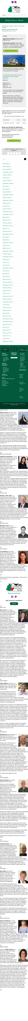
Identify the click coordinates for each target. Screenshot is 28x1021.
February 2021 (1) (7, 231)
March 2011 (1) (7, 336)
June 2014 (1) (6, 304)
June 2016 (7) (6, 273)
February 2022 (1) (7, 223)
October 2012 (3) (7, 324)
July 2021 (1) (6, 228)
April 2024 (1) (6, 189)
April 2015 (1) (6, 293)
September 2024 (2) (8, 183)
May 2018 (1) (6, 259)
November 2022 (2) (8, 214)
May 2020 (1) (6, 240)
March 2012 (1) (7, 330)
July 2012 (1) (6, 327)
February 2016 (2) (7, 282)
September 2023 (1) (8, 200)
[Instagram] (15, 360)
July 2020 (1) (6, 237)
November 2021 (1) (8, 225)
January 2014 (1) (7, 307)
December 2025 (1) (8, 172)
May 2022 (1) (6, 217)
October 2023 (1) (7, 197)
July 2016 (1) (6, 271)
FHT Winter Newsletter (22, 354)
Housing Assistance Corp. (9, 31)
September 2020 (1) (8, 234)
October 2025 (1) (7, 175)
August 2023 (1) (7, 203)
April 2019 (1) (6, 245)
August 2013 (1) (7, 310)
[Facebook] (12, 360)
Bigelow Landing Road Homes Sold (22, 365)
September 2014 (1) (8, 302)
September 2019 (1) (8, 242)
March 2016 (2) (7, 279)
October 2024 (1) (7, 180)
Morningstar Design (14, 404)
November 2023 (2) (8, 194)
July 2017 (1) (6, 262)
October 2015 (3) (7, 288)
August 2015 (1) (7, 290)
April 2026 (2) (6, 163)
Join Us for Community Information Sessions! (22, 359)
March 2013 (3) (7, 316)
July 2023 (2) (6, 206)
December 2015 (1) (8, 285)
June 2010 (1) (6, 338)
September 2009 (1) (8, 341)
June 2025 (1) (6, 178)
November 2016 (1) (8, 268)
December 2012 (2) (8, 319)
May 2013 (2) (6, 313)
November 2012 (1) (8, 321)
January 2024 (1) (7, 192)
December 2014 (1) (8, 296)
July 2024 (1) (6, 186)
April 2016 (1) (6, 276)
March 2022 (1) (7, 220)
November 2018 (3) (8, 251)
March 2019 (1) (7, 248)
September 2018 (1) (8, 257)
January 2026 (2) (7, 169)
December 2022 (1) (8, 211)
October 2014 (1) (7, 299)
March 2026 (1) (7, 166)
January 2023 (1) (7, 209)
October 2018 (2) (7, 254)
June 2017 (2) (6, 265)
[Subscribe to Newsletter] (14, 358)
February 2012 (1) (7, 333)
